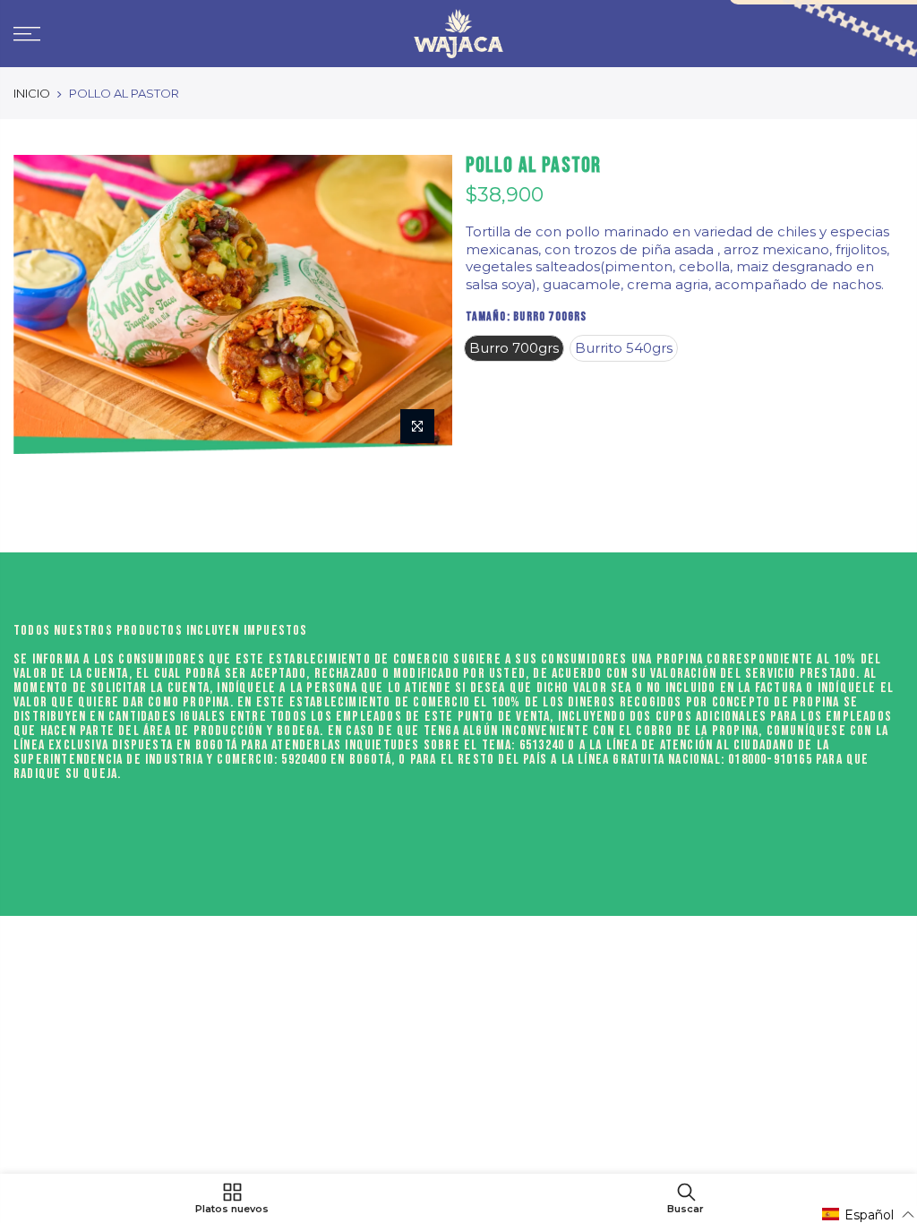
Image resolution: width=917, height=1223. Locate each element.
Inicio (31, 93)
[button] (868, 1214)
